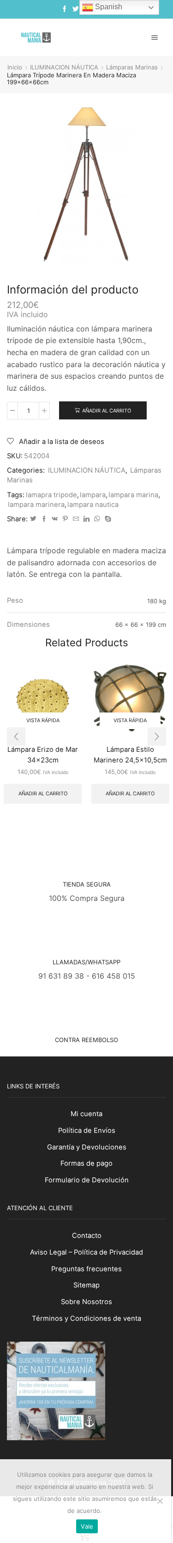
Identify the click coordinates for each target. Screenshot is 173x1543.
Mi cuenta (86, 1114)
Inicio (14, 67)
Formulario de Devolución (87, 1180)
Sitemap (86, 1285)
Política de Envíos (86, 1130)
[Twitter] (75, 9)
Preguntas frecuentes (86, 1269)
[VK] (54, 519)
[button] (16, 736)
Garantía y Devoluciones (86, 1147)
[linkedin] (86, 519)
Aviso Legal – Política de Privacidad (86, 1252)
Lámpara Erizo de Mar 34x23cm (42, 754)
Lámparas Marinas (132, 67)
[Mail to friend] (76, 519)
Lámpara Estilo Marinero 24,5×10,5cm (130, 754)
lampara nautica (93, 504)
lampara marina (133, 495)
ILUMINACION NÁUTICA (64, 67)
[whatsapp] (97, 519)
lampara (93, 495)
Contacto (86, 1235)
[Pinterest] (65, 519)
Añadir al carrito (106, 410)
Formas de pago (86, 1163)
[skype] (106, 519)
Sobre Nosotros (86, 1302)
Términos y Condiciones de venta (86, 1318)
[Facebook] (64, 9)
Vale (87, 1526)
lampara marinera (36, 504)
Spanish (107, 7)
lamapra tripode (51, 495)
